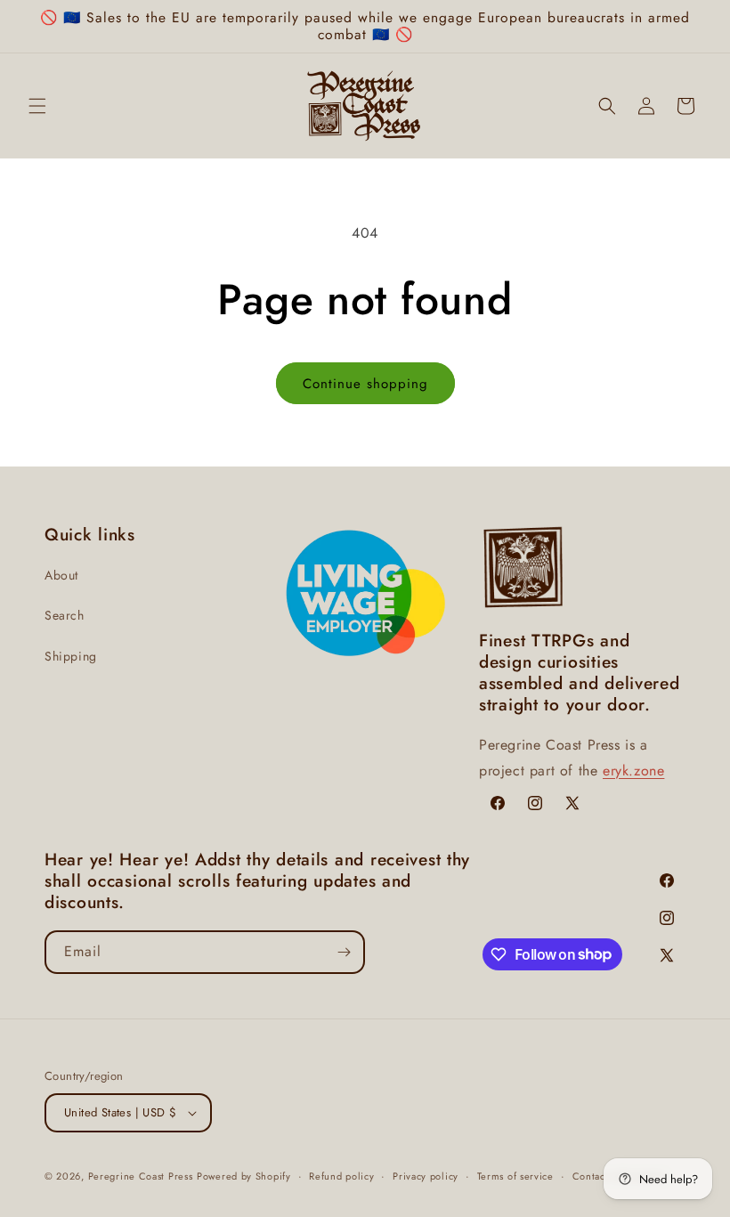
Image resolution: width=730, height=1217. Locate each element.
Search (65, 615)
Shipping (71, 656)
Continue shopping (365, 383)
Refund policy (341, 1176)
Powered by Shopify (244, 1176)
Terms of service (515, 1176)
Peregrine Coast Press (140, 1176)
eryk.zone (633, 770)
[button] (37, 106)
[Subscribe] (343, 952)
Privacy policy (425, 1176)
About (61, 575)
